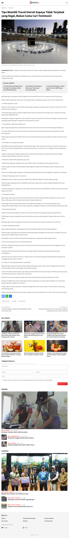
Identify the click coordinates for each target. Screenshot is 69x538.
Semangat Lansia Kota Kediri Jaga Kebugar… (21, 499)
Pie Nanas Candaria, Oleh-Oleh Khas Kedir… (14, 432)
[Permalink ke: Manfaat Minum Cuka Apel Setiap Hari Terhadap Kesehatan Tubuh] (34, 346)
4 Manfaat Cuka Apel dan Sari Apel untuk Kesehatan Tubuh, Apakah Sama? (57, 354)
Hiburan (7, 430)
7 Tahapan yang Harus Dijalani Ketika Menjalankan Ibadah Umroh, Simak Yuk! (16, 309)
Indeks (3, 518)
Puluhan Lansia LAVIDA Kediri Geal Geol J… (21, 506)
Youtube (6, 527)
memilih (14, 301)
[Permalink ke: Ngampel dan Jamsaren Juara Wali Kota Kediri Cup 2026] (34, 472)
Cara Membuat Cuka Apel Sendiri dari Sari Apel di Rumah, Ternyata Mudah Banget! (11, 354)
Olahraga (11, 492)
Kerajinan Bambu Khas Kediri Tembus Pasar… (21, 445)
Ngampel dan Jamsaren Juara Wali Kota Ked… (15, 494)
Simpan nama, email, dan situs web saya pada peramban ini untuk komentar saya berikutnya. (28, 380)
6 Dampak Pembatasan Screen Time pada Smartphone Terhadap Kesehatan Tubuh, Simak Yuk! (53, 309)
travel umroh (22, 301)
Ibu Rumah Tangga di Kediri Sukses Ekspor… (21, 438)
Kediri (17, 436)
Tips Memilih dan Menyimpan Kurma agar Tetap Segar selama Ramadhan (33, 88)
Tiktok (26, 527)
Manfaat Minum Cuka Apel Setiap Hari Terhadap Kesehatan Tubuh (33, 353)
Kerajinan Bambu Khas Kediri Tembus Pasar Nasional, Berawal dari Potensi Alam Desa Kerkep (56, 335)
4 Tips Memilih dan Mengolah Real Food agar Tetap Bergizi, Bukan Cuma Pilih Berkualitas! (12, 88)
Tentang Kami (48, 521)
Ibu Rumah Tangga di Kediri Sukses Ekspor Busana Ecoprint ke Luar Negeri (34, 335)
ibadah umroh (6, 301)
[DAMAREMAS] (34, 2)
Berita (3, 430)
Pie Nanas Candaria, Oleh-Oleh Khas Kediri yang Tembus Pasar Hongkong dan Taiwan (10, 335)
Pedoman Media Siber (29, 518)
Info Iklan (4, 521)
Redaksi (25, 521)
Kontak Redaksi (49, 518)
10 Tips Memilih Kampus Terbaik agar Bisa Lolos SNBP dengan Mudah (55, 88)
